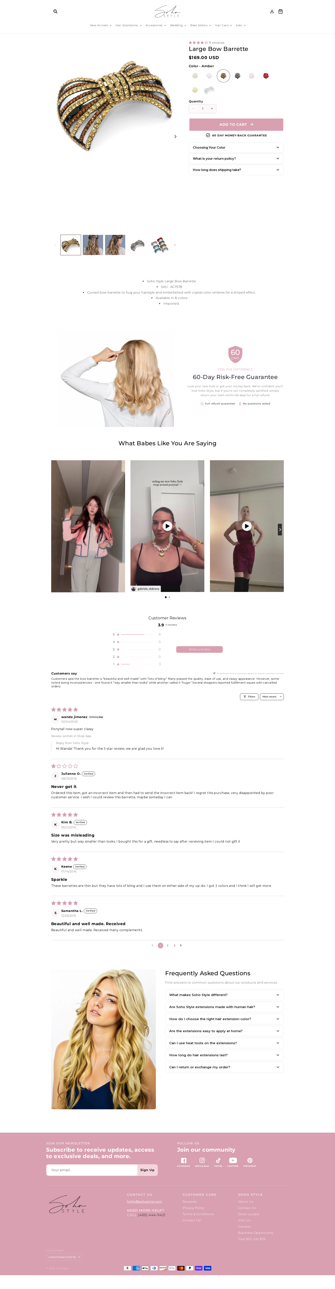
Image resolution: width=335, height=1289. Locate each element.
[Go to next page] (182, 945)
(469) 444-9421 (151, 1215)
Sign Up (147, 1170)
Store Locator (249, 1214)
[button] (55, 11)
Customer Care (200, 1194)
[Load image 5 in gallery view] (159, 245)
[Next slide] (280, 529)
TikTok (218, 1166)
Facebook (183, 1166)
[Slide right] (175, 136)
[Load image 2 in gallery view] (93, 245)
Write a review (199, 649)
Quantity (196, 101)
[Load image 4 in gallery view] (137, 245)
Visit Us (244, 1220)
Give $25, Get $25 (251, 1239)
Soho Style (250, 1194)
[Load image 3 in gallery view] (115, 245)
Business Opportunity (255, 1233)
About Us (245, 1202)
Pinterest (249, 1166)
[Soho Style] (67, 1204)
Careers (244, 1226)
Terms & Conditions (198, 1214)
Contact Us (247, 1208)
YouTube (233, 1166)
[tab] (166, 597)
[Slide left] (55, 245)
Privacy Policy (193, 1208)
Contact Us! (192, 1220)
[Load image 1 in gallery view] (71, 245)
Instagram (202, 1166)
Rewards (190, 1202)
